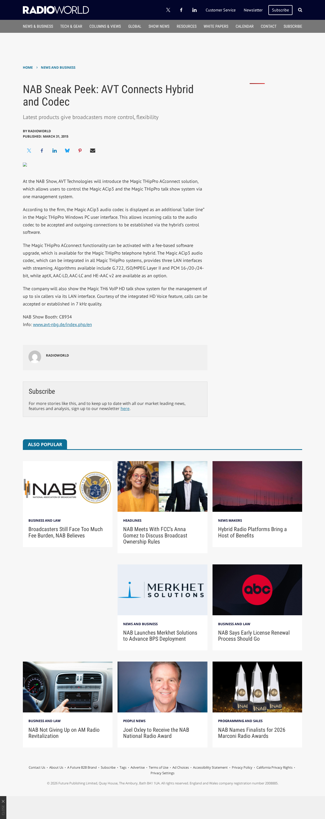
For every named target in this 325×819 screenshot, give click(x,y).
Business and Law (44, 520)
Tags (123, 767)
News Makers (230, 520)
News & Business (38, 26)
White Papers (216, 26)
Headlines (132, 520)
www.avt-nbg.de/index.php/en (62, 324)
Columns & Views (105, 26)
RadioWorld (39, 131)
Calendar (245, 26)
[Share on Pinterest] (80, 150)
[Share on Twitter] (29, 150)
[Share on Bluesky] (67, 150)
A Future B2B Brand (82, 767)
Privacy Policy (242, 767)
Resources (187, 26)
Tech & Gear (71, 26)
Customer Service (221, 9)
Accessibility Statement (210, 767)
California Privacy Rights (274, 767)
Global (134, 26)
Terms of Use (158, 767)
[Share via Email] (92, 150)
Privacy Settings (162, 773)
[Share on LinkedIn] (54, 150)
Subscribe (280, 9)
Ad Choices (180, 767)
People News (134, 721)
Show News (159, 26)
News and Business (58, 67)
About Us (56, 767)
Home (28, 67)
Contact (269, 26)
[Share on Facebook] (42, 150)
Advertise (138, 767)
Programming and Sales (240, 721)
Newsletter (253, 9)
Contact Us (37, 767)
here (125, 408)
